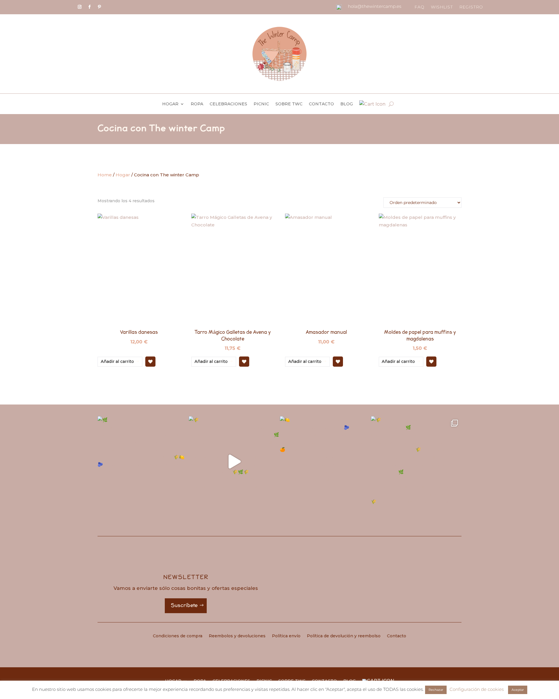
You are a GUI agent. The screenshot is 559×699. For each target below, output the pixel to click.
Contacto (321, 104)
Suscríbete (184, 605)
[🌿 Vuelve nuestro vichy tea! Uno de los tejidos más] (143, 461)
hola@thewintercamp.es (374, 6)
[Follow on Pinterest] (99, 7)
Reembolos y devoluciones (237, 636)
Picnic (261, 104)
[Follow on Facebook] (89, 7)
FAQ (419, 7)
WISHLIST (442, 7)
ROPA (197, 104)
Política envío (286, 636)
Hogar (170, 104)
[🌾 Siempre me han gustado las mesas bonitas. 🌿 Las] (416, 461)
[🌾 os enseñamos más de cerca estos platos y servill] (234, 461)
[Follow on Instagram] (79, 7)
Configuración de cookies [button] (477, 689)
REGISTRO (471, 7)
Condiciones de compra (177, 636)
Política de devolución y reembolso (344, 636)
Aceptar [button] (518, 690)
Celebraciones (228, 104)
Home (105, 175)
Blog (346, 104)
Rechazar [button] (436, 690)
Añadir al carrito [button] (117, 361)
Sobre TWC (289, 104)
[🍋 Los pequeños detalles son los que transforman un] (325, 461)
